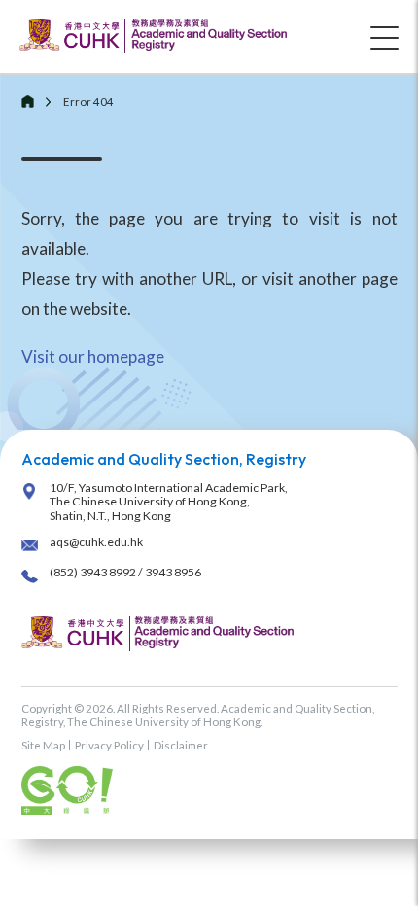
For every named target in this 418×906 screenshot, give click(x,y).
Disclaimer (181, 745)
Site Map (43, 745)
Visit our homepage (92, 356)
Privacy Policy (109, 745)
